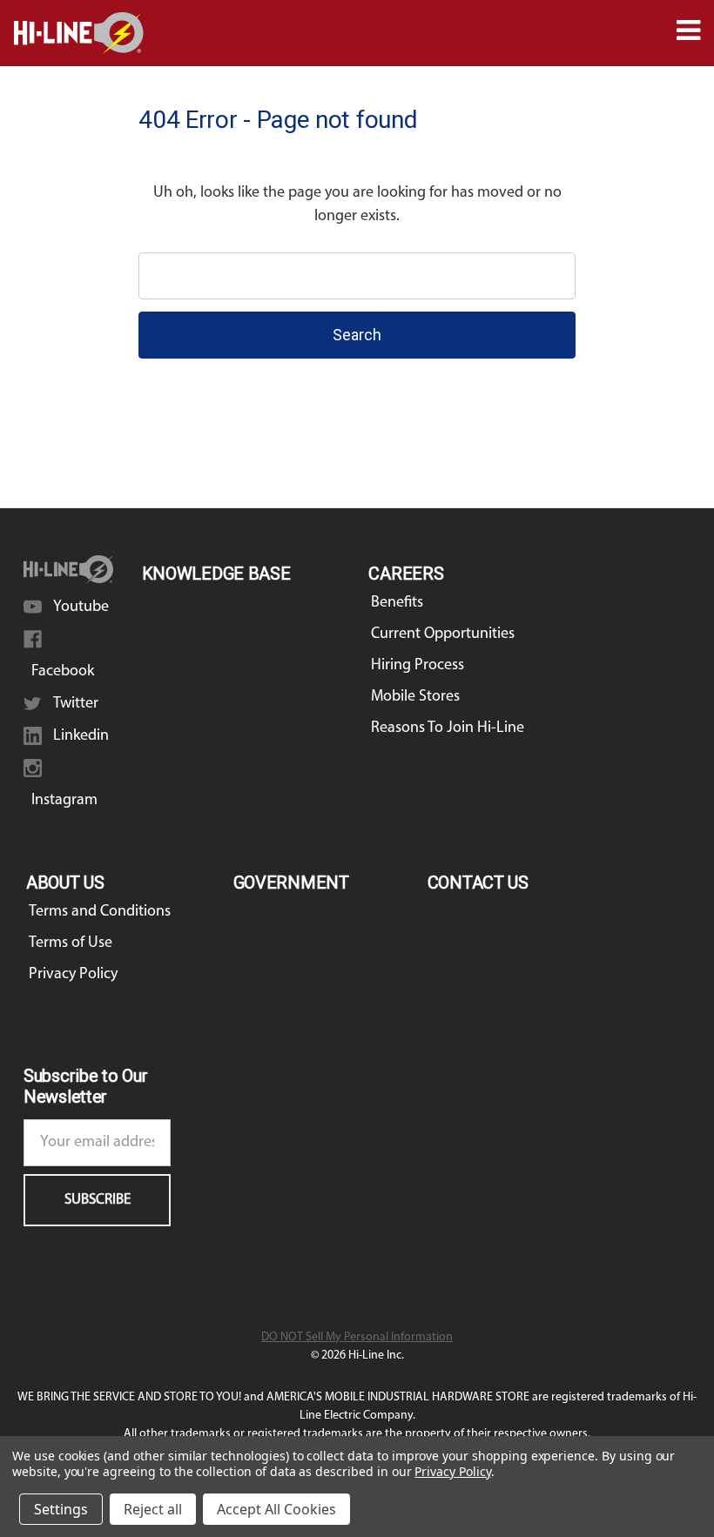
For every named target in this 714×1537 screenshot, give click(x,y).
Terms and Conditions (100, 912)
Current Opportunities (443, 634)
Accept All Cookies (276, 1509)
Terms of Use (70, 943)
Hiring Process (417, 666)
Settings (61, 1509)
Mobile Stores (415, 697)
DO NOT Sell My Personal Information (357, 1337)
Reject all (153, 1509)
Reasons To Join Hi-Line (447, 728)
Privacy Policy (73, 975)
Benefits (397, 603)
